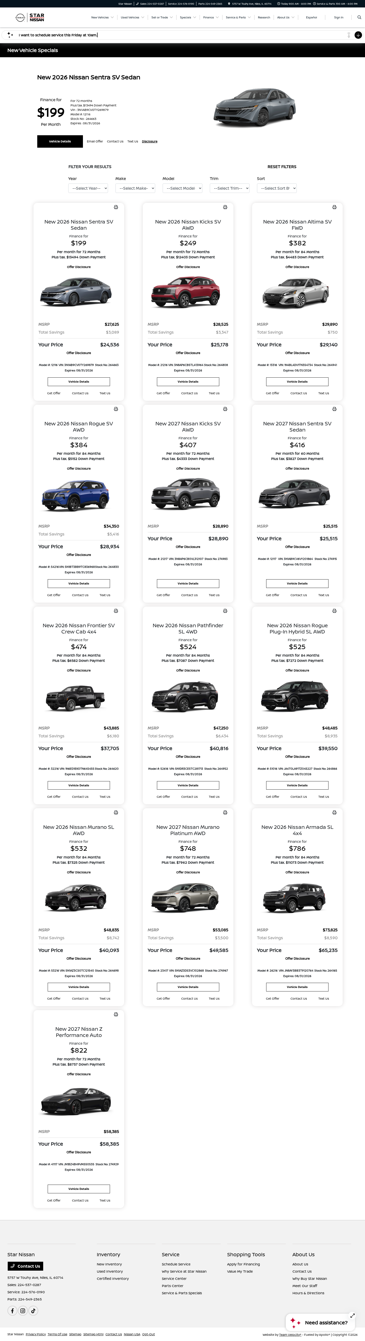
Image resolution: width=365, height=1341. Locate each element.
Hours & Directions (308, 1293)
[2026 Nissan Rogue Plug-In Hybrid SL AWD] (297, 697)
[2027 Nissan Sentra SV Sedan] (297, 495)
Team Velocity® (290, 1335)
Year (72, 178)
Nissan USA (132, 1334)
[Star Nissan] (29, 17)
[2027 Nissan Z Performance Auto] (79, 1101)
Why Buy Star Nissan (309, 1278)
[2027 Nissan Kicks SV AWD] (188, 495)
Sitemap (75, 1334)
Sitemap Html (93, 1334)
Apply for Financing (243, 1264)
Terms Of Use (57, 1334)
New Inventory (109, 1264)
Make (120, 178)
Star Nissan (15, 1334)
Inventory (108, 1254)
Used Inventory (110, 1271)
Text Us (105, 393)
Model (168, 178)
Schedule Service (176, 1264)
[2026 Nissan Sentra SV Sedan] (79, 293)
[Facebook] (12, 1311)
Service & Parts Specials (182, 1293)
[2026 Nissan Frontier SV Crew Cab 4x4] (79, 697)
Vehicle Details (60, 141)
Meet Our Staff (304, 1285)
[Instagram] (23, 1311)
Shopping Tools (246, 1254)
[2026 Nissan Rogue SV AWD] (79, 495)
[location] (229, 3)
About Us (303, 1254)
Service (171, 1254)
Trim (214, 178)
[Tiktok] (33, 1311)
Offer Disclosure (79, 267)
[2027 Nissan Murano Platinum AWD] (188, 899)
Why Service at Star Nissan (184, 1271)
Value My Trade (240, 1271)
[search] (359, 17)
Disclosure (149, 141)
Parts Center (172, 1285)
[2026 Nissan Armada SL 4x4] (297, 899)
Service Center (174, 1278)
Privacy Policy (36, 1334)
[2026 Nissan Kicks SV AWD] (188, 293)
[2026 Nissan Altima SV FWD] (297, 293)
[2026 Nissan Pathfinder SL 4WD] (188, 697)
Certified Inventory (113, 1278)
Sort (261, 178)
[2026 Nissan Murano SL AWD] (79, 899)
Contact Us (28, 1266)
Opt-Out (148, 1334)
